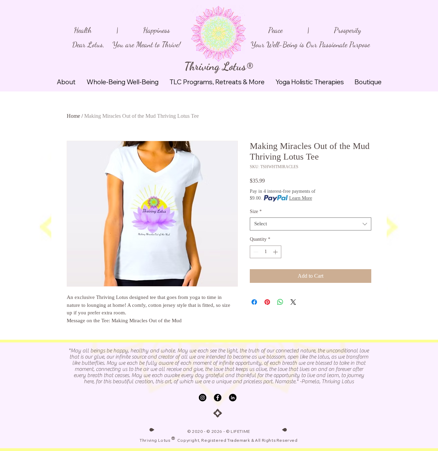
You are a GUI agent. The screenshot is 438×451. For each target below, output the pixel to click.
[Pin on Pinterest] (267, 302)
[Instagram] (202, 397)
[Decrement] (255, 252)
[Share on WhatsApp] (280, 302)
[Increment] (276, 252)
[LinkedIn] (232, 397)
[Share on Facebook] (254, 302)
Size (256, 211)
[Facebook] (217, 397)
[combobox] (310, 223)
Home (73, 116)
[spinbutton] (265, 252)
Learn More (300, 198)
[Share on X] (293, 302)
